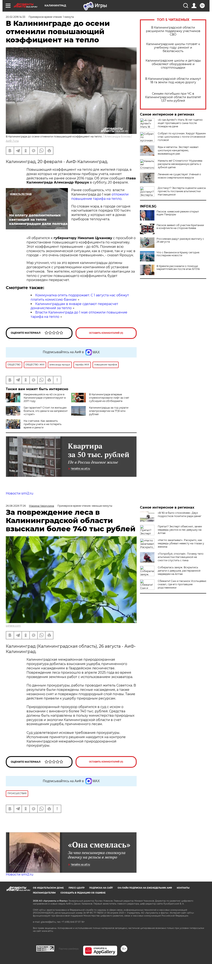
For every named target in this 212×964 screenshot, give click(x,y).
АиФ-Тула (12, 140)
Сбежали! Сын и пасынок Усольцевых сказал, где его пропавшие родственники (182, 584)
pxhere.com (13, 625)
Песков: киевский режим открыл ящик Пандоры (178, 213)
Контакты (183, 888)
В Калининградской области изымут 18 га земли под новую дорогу (173, 80)
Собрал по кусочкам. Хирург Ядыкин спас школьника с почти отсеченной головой (182, 137)
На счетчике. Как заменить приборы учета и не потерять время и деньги (42, 424)
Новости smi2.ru (19, 493)
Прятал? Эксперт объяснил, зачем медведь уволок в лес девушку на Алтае (180, 530)
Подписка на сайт (101, 888)
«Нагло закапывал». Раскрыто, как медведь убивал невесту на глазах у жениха (181, 543)
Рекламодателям (44, 892)
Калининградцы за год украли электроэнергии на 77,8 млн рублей (108, 411)
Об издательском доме (48, 888)
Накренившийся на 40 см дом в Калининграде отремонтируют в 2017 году (45, 398)
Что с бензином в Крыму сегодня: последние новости (178, 254)
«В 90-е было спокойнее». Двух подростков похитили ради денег (179, 514)
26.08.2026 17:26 (16, 505)
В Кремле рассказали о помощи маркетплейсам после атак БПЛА (178, 267)
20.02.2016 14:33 (15, 16)
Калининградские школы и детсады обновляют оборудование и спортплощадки (173, 64)
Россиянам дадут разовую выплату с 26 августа (180, 240)
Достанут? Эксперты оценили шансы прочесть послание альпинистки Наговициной (182, 191)
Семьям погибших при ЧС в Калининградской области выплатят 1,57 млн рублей (173, 97)
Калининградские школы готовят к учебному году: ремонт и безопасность (173, 47)
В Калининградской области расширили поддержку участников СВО (173, 31)
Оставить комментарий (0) (106, 333)
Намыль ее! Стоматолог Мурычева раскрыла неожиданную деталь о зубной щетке (180, 164)
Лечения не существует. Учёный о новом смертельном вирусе (179, 176)
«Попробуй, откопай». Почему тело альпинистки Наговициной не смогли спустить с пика (181, 557)
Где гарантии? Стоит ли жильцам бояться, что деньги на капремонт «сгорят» (46, 411)
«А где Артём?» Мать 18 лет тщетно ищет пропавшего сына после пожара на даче (180, 123)
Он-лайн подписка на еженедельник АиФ (145, 888)
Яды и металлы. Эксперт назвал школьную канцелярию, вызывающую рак (178, 150)
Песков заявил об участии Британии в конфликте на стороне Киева (180, 227)
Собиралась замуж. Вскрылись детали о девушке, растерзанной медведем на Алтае (179, 571)
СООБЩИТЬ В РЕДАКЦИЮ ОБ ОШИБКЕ (83, 892)
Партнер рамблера (68, 948)
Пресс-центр (76, 888)
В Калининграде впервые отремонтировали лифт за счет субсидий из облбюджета (109, 398)
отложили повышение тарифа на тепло (100, 196)
